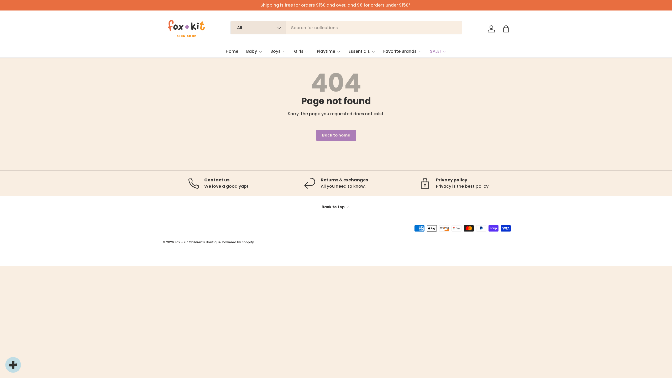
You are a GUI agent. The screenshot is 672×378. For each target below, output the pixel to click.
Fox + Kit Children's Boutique (198, 242)
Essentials (359, 51)
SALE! (435, 51)
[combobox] (346, 27)
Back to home (336, 135)
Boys (275, 51)
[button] (506, 29)
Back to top (333, 206)
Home (232, 51)
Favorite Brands (400, 51)
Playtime (326, 51)
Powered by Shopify (238, 242)
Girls (298, 51)
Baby (251, 51)
